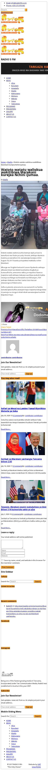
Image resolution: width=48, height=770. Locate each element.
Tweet (8, 327)
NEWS (8, 80)
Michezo (14, 96)
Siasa (13, 101)
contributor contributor (11, 357)
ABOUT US (10, 114)
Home (3, 162)
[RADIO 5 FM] (13, 23)
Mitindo (14, 98)
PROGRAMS (10, 106)
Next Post (4, 334)
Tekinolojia (15, 104)
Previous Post (6, 329)
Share (3, 327)
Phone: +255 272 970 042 (15, 5)
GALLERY (9, 111)
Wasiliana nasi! (7, 12)
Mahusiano (15, 93)
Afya (13, 83)
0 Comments (17, 415)
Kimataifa (15, 88)
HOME (8, 78)
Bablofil (9, 606)
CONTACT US (11, 116)
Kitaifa (13, 91)
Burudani (14, 86)
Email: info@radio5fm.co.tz (16, 3)
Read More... (6, 429)
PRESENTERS (11, 109)
